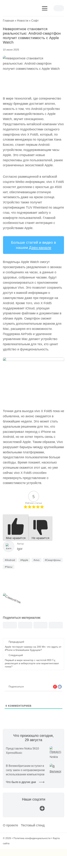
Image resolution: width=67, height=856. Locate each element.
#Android (10, 560)
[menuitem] (10, 825)
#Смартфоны (53, 560)
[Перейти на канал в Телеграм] (33, 810)
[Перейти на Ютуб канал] (25, 810)
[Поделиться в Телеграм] (25, 625)
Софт (35, 20)
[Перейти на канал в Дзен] (42, 810)
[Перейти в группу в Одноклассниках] (50, 810)
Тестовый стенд (33, 825)
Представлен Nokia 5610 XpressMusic (22, 750)
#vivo (36, 560)
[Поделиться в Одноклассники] (56, 625)
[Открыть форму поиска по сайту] (50, 9)
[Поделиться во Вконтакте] (10, 625)
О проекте (10, 825)
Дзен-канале (40, 247)
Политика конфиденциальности (32, 838)
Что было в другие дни (21, 782)
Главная (8, 20)
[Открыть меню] (44, 8)
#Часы (8, 566)
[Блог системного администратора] (17, 8)
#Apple (24, 560)
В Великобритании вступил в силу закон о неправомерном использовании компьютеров (25, 770)
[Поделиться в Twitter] (40, 625)
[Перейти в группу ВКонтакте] (16, 810)
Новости (22, 20)
